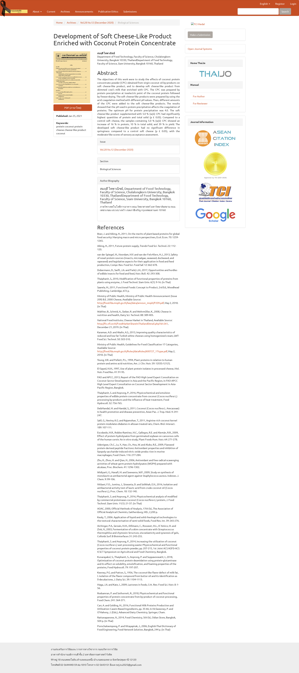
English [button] (264, 3)
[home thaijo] (215, 73)
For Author (199, 96)
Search (285, 11)
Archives (65, 11)
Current (51, 11)
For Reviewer (200, 103)
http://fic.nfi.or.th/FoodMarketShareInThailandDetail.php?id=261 (132, 323)
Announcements (84, 11)
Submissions (130, 11)
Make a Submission (200, 34)
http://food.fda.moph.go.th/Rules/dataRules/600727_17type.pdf (132, 351)
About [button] (36, 11)
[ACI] (215, 138)
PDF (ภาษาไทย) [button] (72, 107)
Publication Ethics (108, 11)
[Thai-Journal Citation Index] (215, 192)
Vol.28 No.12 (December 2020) (97, 22)
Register (280, 3)
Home (59, 22)
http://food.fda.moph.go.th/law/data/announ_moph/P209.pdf (130, 302)
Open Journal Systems (200, 48)
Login (293, 3)
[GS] (215, 214)
